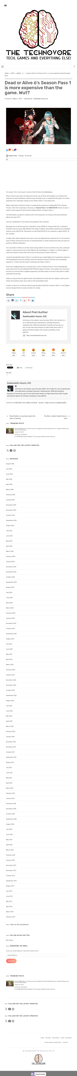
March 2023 (10, 664)
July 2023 (9, 644)
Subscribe (11, 961)
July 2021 (9, 767)
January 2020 (10, 860)
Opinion (34, 403)
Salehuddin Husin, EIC (41, 99)
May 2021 (9, 778)
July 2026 (9, 469)
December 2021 (11, 742)
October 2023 (10, 628)
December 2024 (11, 567)
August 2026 (10, 464)
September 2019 (11, 881)
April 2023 (9, 659)
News (28, 403)
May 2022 (9, 716)
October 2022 (10, 690)
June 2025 (9, 536)
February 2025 (10, 556)
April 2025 (9, 546)
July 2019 (9, 891)
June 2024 (9, 597)
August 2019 (10, 886)
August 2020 (10, 824)
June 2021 (9, 773)
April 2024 (9, 603)
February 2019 (10, 917)
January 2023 (10, 675)
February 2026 (10, 494)
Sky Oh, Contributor (21, 434)
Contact (65, 1042)
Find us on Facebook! (19, 924)
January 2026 (10, 500)
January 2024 (10, 618)
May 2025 (9, 541)
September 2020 (11, 819)
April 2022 (9, 721)
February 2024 (10, 613)
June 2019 (9, 896)
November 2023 (11, 623)
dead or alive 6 (51, 403)
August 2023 (10, 639)
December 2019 (11, 865)
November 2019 (11, 870)
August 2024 (10, 587)
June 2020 (9, 834)
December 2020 (11, 803)
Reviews (48, 1038)
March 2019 (10, 912)
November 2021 (11, 747)
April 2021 (9, 783)
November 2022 (11, 685)
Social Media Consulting (53, 1042)
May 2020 (9, 839)
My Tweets (9, 940)
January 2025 (10, 561)
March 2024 (10, 608)
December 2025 (11, 505)
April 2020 (9, 845)
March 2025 (10, 551)
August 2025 (10, 525)
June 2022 (9, 711)
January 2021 (10, 798)
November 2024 (11, 572)
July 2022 (9, 706)
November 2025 (11, 510)
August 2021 (10, 762)
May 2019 (9, 901)
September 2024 (11, 582)
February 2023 (10, 670)
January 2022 (10, 736)
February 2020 (10, 855)
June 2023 (9, 649)
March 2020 (10, 850)
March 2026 (10, 489)
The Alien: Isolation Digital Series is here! (55, 417)
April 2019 (9, 906)
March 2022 (10, 726)
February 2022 (10, 731)
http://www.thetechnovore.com (36, 335)
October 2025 (10, 515)
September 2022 (11, 695)
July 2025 (9, 531)
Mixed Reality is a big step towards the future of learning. (22, 417)
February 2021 (10, 793)
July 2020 (9, 829)
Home (42, 1038)
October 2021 (10, 752)
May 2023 (9, 654)
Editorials (55, 1038)
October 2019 (10, 876)
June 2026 (9, 474)
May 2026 (9, 479)
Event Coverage (66, 1038)
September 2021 (11, 757)
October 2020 (10, 814)
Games (59, 403)
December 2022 (11, 680)
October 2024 (10, 577)
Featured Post (20, 403)
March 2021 (10, 788)
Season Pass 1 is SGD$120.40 (46, 208)
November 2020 (11, 809)
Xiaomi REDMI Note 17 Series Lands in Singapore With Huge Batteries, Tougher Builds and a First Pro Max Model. (42, 429)
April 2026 (9, 484)
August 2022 (10, 700)
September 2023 (11, 634)
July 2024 (9, 592)
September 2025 (11, 520)
